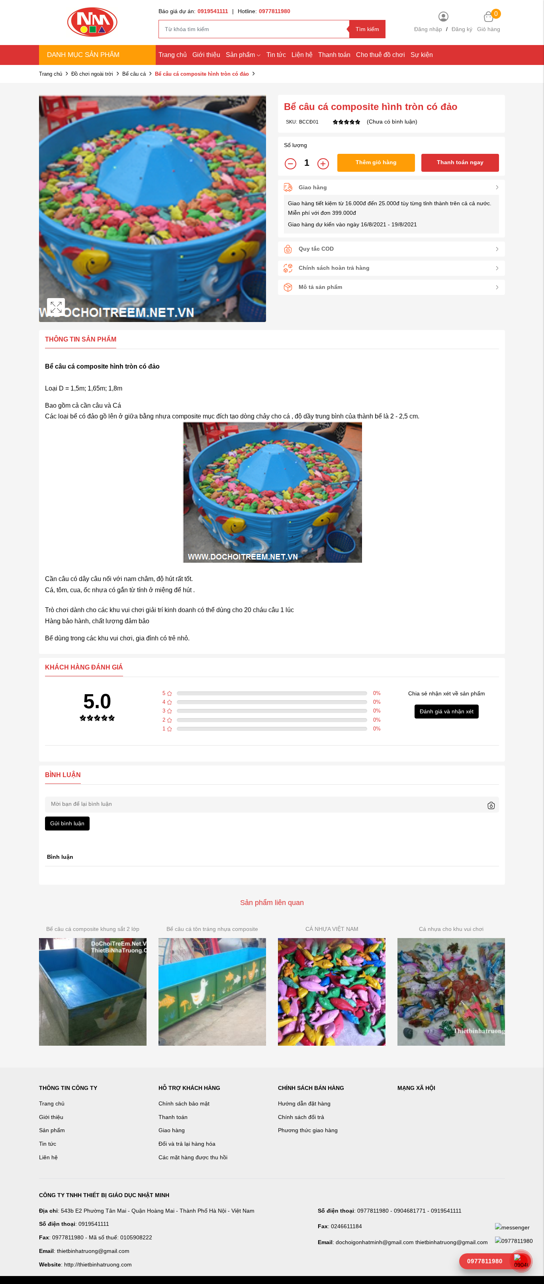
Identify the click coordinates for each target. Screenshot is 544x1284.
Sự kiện (422, 54)
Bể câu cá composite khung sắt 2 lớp (92, 929)
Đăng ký (462, 29)
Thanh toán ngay (460, 162)
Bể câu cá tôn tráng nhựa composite (212, 929)
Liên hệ (48, 1157)
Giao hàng (172, 1130)
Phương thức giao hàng (308, 1130)
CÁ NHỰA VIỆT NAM (331, 929)
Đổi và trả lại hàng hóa (187, 1144)
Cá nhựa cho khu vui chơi (451, 929)
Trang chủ (173, 54)
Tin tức (276, 54)
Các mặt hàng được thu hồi (193, 1157)
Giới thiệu (206, 54)
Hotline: (264, 11)
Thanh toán (334, 54)
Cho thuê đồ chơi (380, 54)
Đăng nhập (428, 29)
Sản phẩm (240, 54)
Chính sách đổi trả (301, 1117)
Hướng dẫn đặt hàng (304, 1103)
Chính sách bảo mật (184, 1103)
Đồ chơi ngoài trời (92, 74)
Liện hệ (302, 54)
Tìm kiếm (367, 29)
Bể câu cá (134, 74)
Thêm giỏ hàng (376, 162)
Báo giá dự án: (193, 11)
